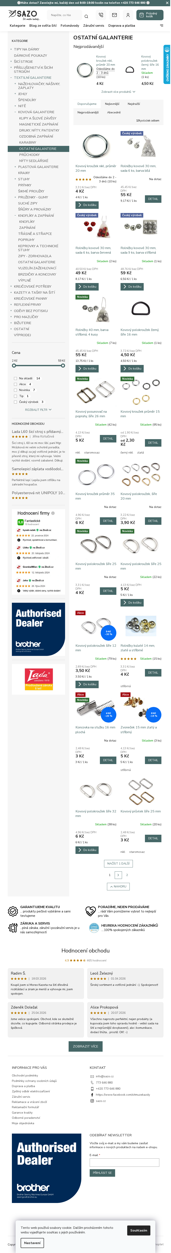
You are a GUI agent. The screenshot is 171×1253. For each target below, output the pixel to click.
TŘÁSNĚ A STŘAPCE (35, 234)
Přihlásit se (102, 1173)
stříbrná (126, 686)
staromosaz (92, 453)
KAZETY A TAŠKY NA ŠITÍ (34, 292)
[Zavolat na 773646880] (101, 15)
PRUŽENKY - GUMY (33, 197)
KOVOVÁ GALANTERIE (36, 112)
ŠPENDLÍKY (27, 100)
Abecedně (114, 112)
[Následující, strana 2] (118, 875)
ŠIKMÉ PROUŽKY (31, 191)
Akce (25, 384)
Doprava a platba (23, 1086)
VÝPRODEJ (22, 335)
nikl (77, 453)
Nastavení (32, 1243)
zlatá (140, 453)
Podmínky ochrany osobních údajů (34, 1081)
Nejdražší (134, 104)
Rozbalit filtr (36, 410)
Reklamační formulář (25, 1107)
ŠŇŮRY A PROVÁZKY (34, 209)
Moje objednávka (23, 1123)
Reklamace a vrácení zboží (29, 1102)
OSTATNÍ (21, 329)
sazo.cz (101, 1101)
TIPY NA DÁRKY (26, 49)
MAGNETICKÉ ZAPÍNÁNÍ (38, 124)
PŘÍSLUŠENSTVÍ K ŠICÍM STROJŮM (33, 69)
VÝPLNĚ (24, 280)
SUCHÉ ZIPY (27, 203)
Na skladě (29, 378)
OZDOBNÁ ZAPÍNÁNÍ (36, 136)
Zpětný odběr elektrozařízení (31, 1091)
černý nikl (127, 453)
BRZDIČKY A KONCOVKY (37, 274)
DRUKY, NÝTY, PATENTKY (39, 130)
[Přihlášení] (128, 15)
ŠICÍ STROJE (23, 61)
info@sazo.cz (105, 1076)
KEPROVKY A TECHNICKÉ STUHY (38, 248)
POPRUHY (26, 240)
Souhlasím (138, 1230)
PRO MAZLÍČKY (26, 317)
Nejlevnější (112, 104)
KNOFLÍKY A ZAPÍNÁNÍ (36, 215)
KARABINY (27, 142)
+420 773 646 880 (108, 1089)
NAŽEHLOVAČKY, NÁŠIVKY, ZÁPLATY (39, 86)
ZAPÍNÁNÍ (27, 228)
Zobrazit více (85, 1046)
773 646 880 (104, 1083)
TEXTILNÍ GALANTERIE (33, 77)
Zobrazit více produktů (116, 92)
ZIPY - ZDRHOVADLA (35, 256)
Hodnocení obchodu (86, 950)
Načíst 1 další (118, 864)
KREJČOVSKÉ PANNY (30, 298)
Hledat (88, 16)
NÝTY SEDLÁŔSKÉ (33, 161)
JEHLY (22, 94)
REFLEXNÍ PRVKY (27, 304)
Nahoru (120, 886)
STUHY (24, 179)
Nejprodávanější (88, 112)
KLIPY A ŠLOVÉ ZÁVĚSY (37, 118)
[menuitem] (17, 25)
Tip (24, 396)
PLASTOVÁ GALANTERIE (38, 167)
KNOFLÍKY (27, 221)
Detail (153, 199)
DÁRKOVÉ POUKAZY (30, 55)
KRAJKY (24, 173)
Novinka (27, 390)
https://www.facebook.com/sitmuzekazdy (123, 1095)
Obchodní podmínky (25, 1076)
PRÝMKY (24, 185)
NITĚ (22, 106)
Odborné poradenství (26, 1118)
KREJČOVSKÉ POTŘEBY (32, 286)
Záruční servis (21, 1097)
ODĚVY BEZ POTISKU (31, 311)
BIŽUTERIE (22, 323)
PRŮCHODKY (29, 155)
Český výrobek (31, 402)
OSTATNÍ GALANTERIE (38, 149)
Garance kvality (22, 1113)
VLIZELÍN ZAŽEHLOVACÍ (37, 268)
